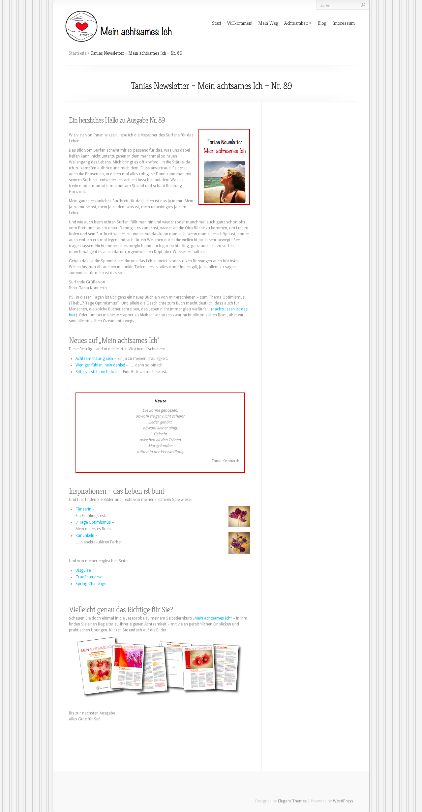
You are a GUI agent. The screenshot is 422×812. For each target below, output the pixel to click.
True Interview (88, 577)
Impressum (343, 23)
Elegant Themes (292, 801)
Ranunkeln (84, 535)
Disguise (83, 570)
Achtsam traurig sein (94, 358)
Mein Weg (268, 23)
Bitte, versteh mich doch (97, 371)
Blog (321, 23)
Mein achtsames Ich (212, 618)
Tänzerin (83, 509)
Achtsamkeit (296, 23)
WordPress (343, 801)
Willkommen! (239, 23)
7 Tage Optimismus (93, 522)
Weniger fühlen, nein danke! (100, 365)
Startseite (78, 53)
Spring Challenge (90, 583)
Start (216, 23)
